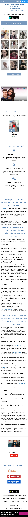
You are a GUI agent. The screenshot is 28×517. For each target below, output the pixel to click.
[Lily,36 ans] (5, 34)
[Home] (1, 1)
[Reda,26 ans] (23, 44)
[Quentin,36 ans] (23, 65)
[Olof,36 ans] (5, 44)
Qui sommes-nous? (21, 495)
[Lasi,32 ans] (23, 34)
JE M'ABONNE (14, 455)
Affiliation (19, 501)
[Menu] (4, 1)
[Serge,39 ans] (5, 65)
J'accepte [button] (23, 513)
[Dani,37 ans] (14, 34)
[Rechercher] (12, 1)
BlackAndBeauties (10, 508)
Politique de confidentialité (16, 498)
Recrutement (5, 495)
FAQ (26, 501)
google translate (17, 352)
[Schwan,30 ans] (14, 54)
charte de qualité (21, 383)
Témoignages (6, 498)
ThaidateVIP (4, 208)
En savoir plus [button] (4, 516)
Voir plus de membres (14, 74)
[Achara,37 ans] (5, 54)
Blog (23, 501)
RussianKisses (18, 508)
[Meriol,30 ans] (14, 65)
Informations (12, 495)
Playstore (4, 367)
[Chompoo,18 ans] (23, 54)
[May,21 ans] (14, 44)
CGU (24, 498)
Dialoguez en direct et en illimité (14, 22)
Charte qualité (4, 501)
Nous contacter (12, 501)
